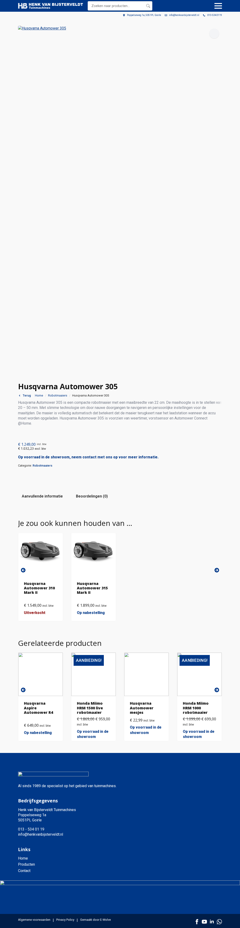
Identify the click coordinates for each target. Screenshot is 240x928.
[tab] (42, 496)
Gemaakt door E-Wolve (95, 919)
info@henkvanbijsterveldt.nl (40, 834)
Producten (26, 864)
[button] (214, 33)
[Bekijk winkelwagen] (206, 6)
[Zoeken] (148, 6)
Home (39, 395)
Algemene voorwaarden (34, 919)
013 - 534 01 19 (31, 829)
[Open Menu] (218, 6)
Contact (24, 870)
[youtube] (204, 921)
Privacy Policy (65, 919)
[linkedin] (211, 921)
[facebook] (196, 921)
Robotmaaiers (57, 395)
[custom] (219, 921)
